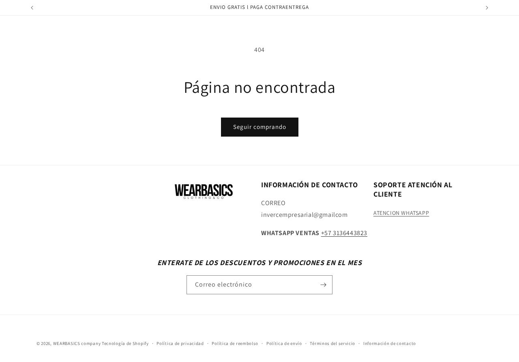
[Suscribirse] (323, 284)
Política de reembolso (235, 343)
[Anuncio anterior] (32, 7)
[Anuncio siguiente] (487, 7)
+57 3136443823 (344, 233)
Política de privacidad (180, 343)
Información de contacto (389, 343)
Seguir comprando (259, 127)
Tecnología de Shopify (125, 343)
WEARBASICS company (77, 343)
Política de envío (284, 343)
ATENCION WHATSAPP (401, 212)
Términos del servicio (332, 343)
